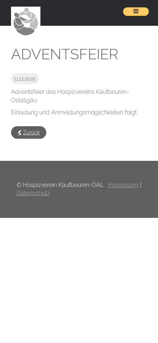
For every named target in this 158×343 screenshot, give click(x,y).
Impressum (123, 184)
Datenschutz (33, 193)
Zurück (31, 132)
